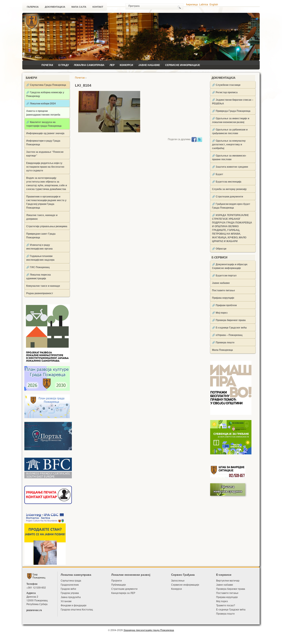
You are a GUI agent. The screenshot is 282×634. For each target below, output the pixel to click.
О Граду (63, 65)
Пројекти (116, 580)
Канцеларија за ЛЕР (123, 593)
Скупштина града (71, 580)
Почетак (47, 65)
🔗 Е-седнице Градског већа (229, 327)
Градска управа (70, 593)
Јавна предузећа (71, 597)
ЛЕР (112, 65)
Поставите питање (223, 290)
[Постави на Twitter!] (199, 139)
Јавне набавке (149, 65)
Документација (55, 7)
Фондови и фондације (73, 605)
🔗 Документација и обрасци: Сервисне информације (230, 266)
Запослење (178, 580)
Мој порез (222, 601)
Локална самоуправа (89, 65)
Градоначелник (70, 584)
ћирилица (192, 4)
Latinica (203, 4)
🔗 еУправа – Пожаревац (227, 335)
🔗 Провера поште (223, 342)
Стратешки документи (124, 588)
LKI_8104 (83, 85)
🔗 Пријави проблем (224, 305)
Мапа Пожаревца (222, 350)
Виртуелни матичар (227, 580)
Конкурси (126, 65)
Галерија (33, 7)
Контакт (97, 7)
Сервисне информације (182, 65)
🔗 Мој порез (219, 312)
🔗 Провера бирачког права (229, 320)
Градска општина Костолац (77, 609)
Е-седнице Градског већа (230, 609)
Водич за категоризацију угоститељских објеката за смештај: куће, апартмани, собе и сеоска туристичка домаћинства (46, 183)
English (214, 4)
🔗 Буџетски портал (224, 275)
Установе (66, 601)
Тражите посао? (225, 605)
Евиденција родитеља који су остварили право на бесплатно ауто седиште (45, 166)
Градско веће (68, 588)
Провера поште (225, 613)
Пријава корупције (223, 298)
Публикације (118, 584)
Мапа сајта (78, 7)
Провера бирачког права (230, 588)
